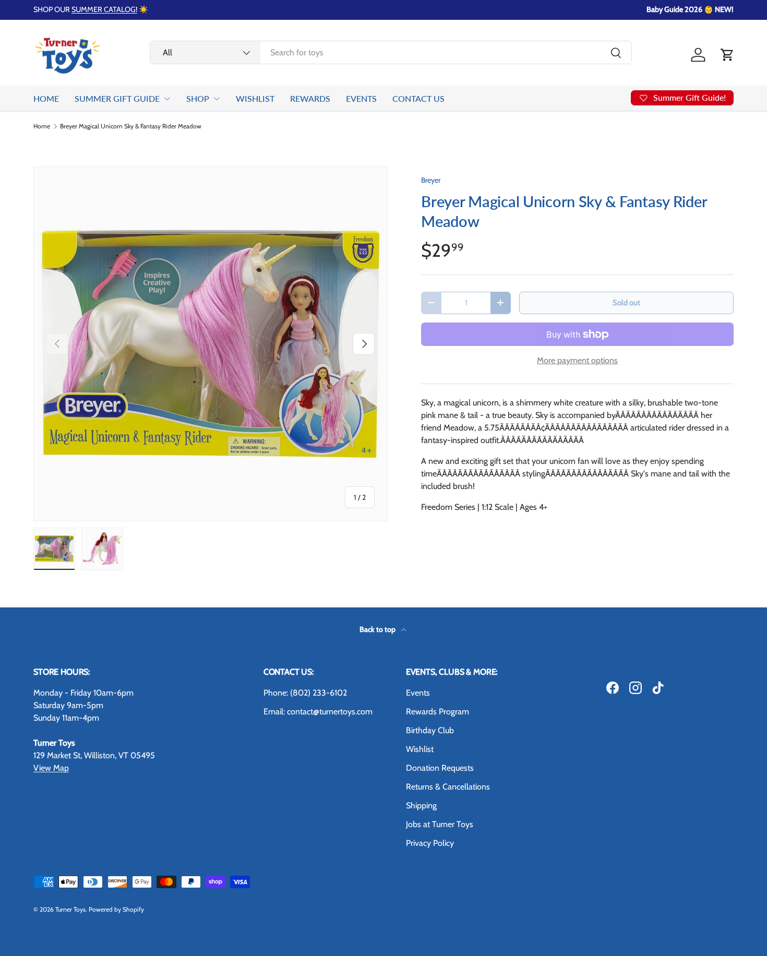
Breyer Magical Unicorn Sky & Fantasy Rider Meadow (130, 126)
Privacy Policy (430, 843)
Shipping (421, 805)
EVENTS (361, 98)
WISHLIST (255, 98)
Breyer (430, 180)
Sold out (626, 302)
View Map (51, 768)
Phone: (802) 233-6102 (305, 693)
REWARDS (310, 98)
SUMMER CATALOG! (104, 9)
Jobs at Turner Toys (439, 824)
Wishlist (420, 749)
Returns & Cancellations (448, 787)
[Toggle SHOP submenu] (216, 98)
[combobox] (391, 52)
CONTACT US (418, 98)
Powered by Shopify (116, 909)
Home (41, 126)
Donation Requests (440, 768)
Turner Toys (70, 909)
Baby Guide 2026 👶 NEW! (690, 9)
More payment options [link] (577, 360)
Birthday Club (430, 730)
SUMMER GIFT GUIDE (117, 98)
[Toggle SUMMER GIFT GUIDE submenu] (167, 98)
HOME (46, 98)
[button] (727, 54)
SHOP (197, 98)
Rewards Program (437, 711)
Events (418, 693)
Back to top (378, 629)
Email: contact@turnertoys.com (318, 711)
